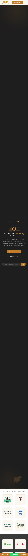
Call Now (24, 554)
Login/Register (17, 2)
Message (15, 554)
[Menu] (24, 2)
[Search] (23, 264)
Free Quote (5, 554)
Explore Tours (14, 256)
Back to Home (15, 251)
